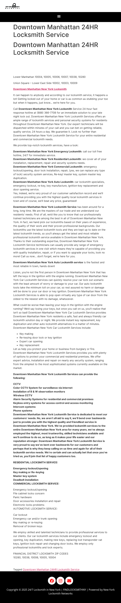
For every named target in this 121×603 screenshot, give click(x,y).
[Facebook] (52, 581)
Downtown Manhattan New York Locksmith (40, 89)
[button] (59, 16)
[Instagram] (60, 581)
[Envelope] (69, 581)
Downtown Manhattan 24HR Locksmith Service (51, 569)
